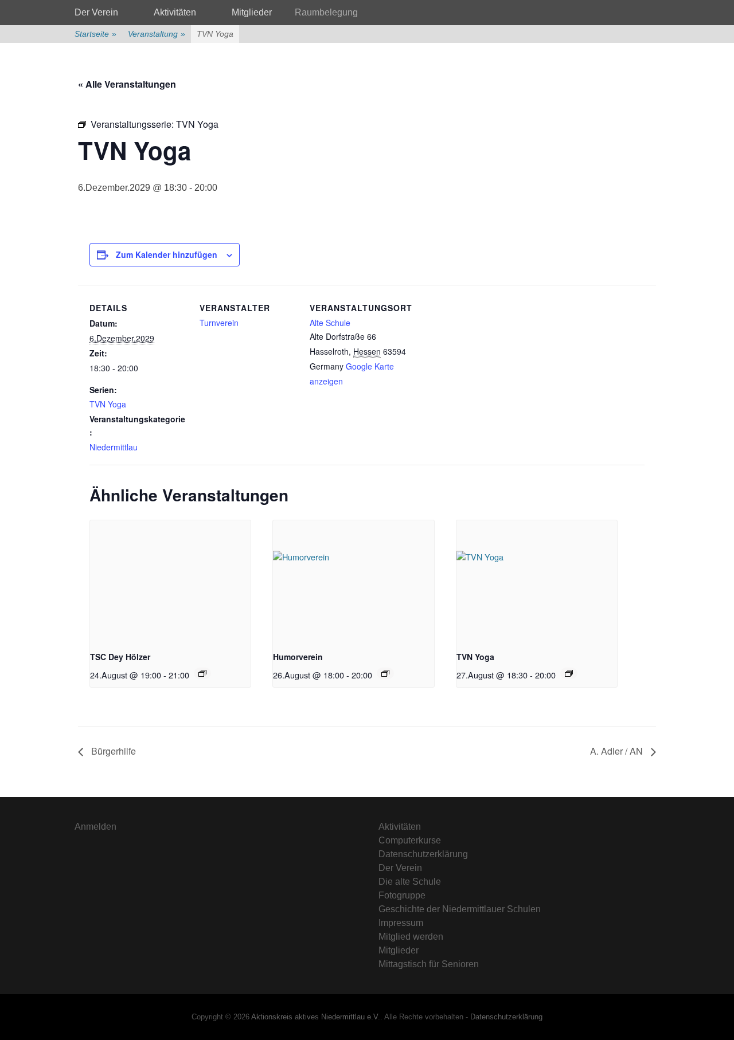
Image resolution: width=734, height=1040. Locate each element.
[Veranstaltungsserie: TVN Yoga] (569, 673)
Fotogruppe (401, 895)
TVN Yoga (107, 404)
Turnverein (219, 322)
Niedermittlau (113, 447)
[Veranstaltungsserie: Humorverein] (385, 673)
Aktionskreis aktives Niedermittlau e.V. (315, 1016)
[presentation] (170, 580)
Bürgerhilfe (112, 751)
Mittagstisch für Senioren (428, 964)
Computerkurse (409, 840)
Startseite (95, 33)
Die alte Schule (409, 881)
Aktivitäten (175, 12)
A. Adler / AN (617, 751)
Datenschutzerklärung (423, 854)
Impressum (400, 923)
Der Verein (96, 12)
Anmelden (95, 826)
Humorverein (298, 656)
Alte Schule (330, 322)
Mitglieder (252, 12)
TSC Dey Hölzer (120, 656)
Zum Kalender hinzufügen (166, 254)
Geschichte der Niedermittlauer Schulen (459, 909)
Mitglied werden (410, 936)
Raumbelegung (326, 12)
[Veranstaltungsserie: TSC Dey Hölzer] (202, 673)
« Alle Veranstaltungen (127, 84)
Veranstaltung (156, 33)
